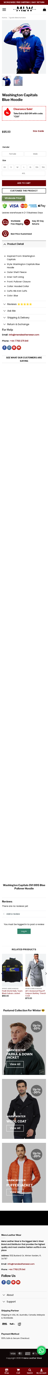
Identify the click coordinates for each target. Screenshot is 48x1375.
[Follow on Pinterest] (14, 347)
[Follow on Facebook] (4, 347)
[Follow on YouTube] (19, 347)
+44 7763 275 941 (19, 340)
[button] (4, 9)
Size (4, 160)
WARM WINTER (15, 1050)
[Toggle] (4, 244)
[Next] (45, 979)
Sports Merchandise (17, 18)
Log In (24, 931)
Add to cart (24, 183)
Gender (5, 147)
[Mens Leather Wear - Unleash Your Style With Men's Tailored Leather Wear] (24, 9)
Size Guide (38, 131)
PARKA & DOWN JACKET (19, 1055)
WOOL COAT (16, 1121)
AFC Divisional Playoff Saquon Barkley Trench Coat (35, 993)
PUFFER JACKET (19, 1185)
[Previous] (2, 979)
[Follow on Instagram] (9, 347)
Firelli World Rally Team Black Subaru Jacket (12, 992)
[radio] (12, 153)
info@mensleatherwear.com (24, 334)
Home (4, 18)
